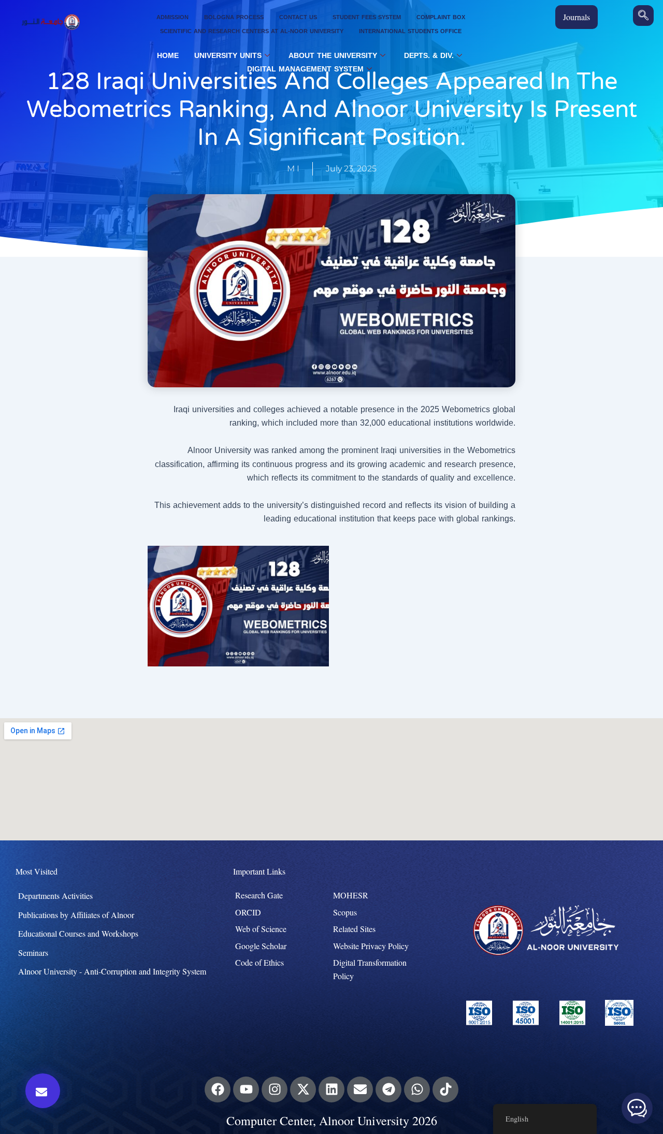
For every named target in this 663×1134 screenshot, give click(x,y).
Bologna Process (234, 17)
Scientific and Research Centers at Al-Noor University (251, 31)
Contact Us (298, 17)
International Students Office (410, 31)
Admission (172, 17)
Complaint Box (440, 17)
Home (168, 56)
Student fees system (367, 17)
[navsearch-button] (643, 15)
